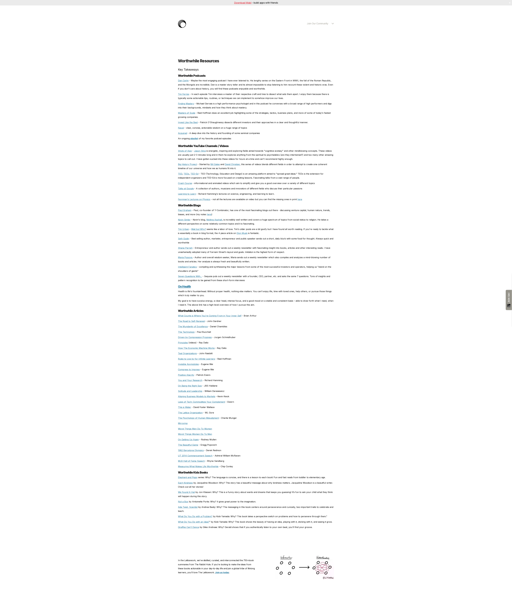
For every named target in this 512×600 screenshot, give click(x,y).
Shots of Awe (185, 151)
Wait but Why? (198, 229)
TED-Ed (194, 173)
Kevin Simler (184, 219)
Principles (183, 342)
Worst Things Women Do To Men (195, 434)
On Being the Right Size (190, 385)
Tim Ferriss (183, 94)
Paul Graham (184, 210)
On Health (184, 286)
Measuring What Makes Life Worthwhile (198, 466)
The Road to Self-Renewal (191, 321)
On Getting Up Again (188, 439)
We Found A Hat (186, 492)
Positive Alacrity (186, 375)
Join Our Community (317, 23)
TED (180, 173)
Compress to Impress (189, 369)
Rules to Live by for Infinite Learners (196, 359)
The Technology (186, 332)
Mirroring (182, 423)
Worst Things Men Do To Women (195, 428)
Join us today (222, 572)
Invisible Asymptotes (188, 364)
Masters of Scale (186, 113)
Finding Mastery (186, 103)
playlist (194, 138)
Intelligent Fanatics (187, 267)
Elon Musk (242, 233)
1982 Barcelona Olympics (191, 450)
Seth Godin (183, 238)
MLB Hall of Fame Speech (191, 461)
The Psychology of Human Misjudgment (198, 418)
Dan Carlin (183, 80)
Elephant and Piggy (187, 477)
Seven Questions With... (190, 276)
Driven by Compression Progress (195, 337)
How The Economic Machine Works (196, 348)
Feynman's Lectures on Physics (194, 199)
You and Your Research (190, 380)
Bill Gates (215, 164)
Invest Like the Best (188, 122)
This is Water (184, 407)
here (299, 199)
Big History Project (187, 164)
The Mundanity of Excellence (193, 326)
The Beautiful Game (188, 445)
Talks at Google (186, 188)
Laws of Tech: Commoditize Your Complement (201, 402)
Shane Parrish (185, 248)
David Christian (232, 164)
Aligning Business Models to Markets (196, 396)
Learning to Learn (187, 194)
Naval (181, 127)
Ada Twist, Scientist (188, 507)
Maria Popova (185, 257)
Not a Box (183, 501)
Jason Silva (200, 151)
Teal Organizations (187, 353)
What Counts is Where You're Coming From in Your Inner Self (209, 315)
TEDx (186, 173)
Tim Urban (183, 229)
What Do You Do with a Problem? (195, 516)
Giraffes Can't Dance (188, 527)
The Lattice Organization (190, 412)
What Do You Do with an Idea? (193, 522)
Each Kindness (185, 482)
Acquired (182, 133)
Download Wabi (242, 2)
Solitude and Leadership (190, 391)
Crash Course (185, 183)
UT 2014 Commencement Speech (195, 455)
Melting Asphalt (214, 219)
